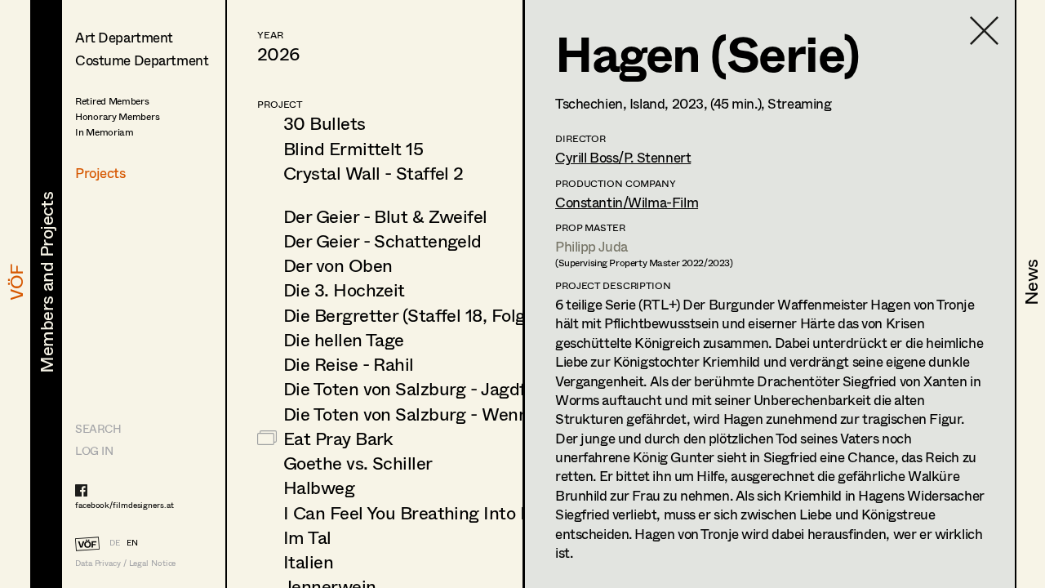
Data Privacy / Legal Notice (125, 563)
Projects (100, 173)
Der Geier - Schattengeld (382, 240)
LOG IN (94, 450)
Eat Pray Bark (338, 438)
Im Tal (307, 536)
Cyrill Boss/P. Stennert (623, 157)
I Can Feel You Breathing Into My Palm (436, 512)
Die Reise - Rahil (348, 363)
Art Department (124, 37)
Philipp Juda (591, 246)
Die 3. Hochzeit (344, 289)
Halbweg (318, 487)
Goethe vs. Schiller (358, 462)
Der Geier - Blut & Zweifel (385, 215)
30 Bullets (324, 122)
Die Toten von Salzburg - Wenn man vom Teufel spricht (501, 413)
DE (114, 542)
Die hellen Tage (343, 339)
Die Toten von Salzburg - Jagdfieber (424, 388)
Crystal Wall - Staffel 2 (373, 172)
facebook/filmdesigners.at (124, 504)
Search (98, 428)
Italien (308, 561)
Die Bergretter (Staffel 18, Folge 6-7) (426, 314)
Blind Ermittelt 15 (353, 148)
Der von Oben (337, 264)
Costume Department (141, 60)
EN (132, 542)
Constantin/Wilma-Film (626, 202)
